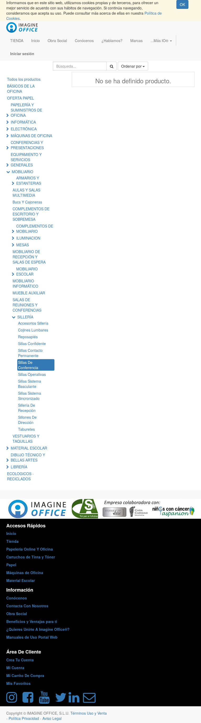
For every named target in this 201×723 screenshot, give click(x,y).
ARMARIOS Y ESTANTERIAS (28, 180)
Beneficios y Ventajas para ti (31, 621)
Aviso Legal (52, 718)
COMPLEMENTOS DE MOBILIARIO (34, 228)
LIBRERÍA (19, 466)
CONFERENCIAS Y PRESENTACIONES (27, 145)
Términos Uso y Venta (88, 713)
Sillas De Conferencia (28, 365)
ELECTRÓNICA (24, 128)
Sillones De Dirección (27, 420)
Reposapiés (28, 336)
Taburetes (26, 429)
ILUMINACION (28, 238)
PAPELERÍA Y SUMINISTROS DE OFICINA (26, 110)
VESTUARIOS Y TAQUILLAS (26, 438)
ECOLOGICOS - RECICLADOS (20, 476)
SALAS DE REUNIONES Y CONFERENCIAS (27, 305)
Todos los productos (24, 79)
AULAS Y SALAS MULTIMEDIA (26, 192)
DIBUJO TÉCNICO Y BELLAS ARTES (28, 457)
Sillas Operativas (32, 374)
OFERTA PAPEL (20, 98)
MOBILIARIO (22, 171)
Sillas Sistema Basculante (29, 383)
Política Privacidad (24, 718)
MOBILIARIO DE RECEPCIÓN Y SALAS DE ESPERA (29, 257)
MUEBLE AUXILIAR (29, 292)
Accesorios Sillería (33, 323)
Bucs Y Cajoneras (27, 202)
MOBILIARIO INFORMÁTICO (25, 283)
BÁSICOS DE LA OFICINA (21, 88)
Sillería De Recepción (27, 408)
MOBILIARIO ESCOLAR (27, 271)
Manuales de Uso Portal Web (32, 637)
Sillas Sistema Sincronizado (29, 395)
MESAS (22, 244)
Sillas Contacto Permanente (30, 353)
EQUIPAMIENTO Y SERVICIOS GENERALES (26, 159)
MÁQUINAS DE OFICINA (31, 135)
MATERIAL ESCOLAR (29, 448)
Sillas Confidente (32, 343)
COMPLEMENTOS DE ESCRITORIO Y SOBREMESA (31, 214)
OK (182, 4)
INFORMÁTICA (23, 122)
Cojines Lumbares (33, 330)
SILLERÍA (25, 316)
